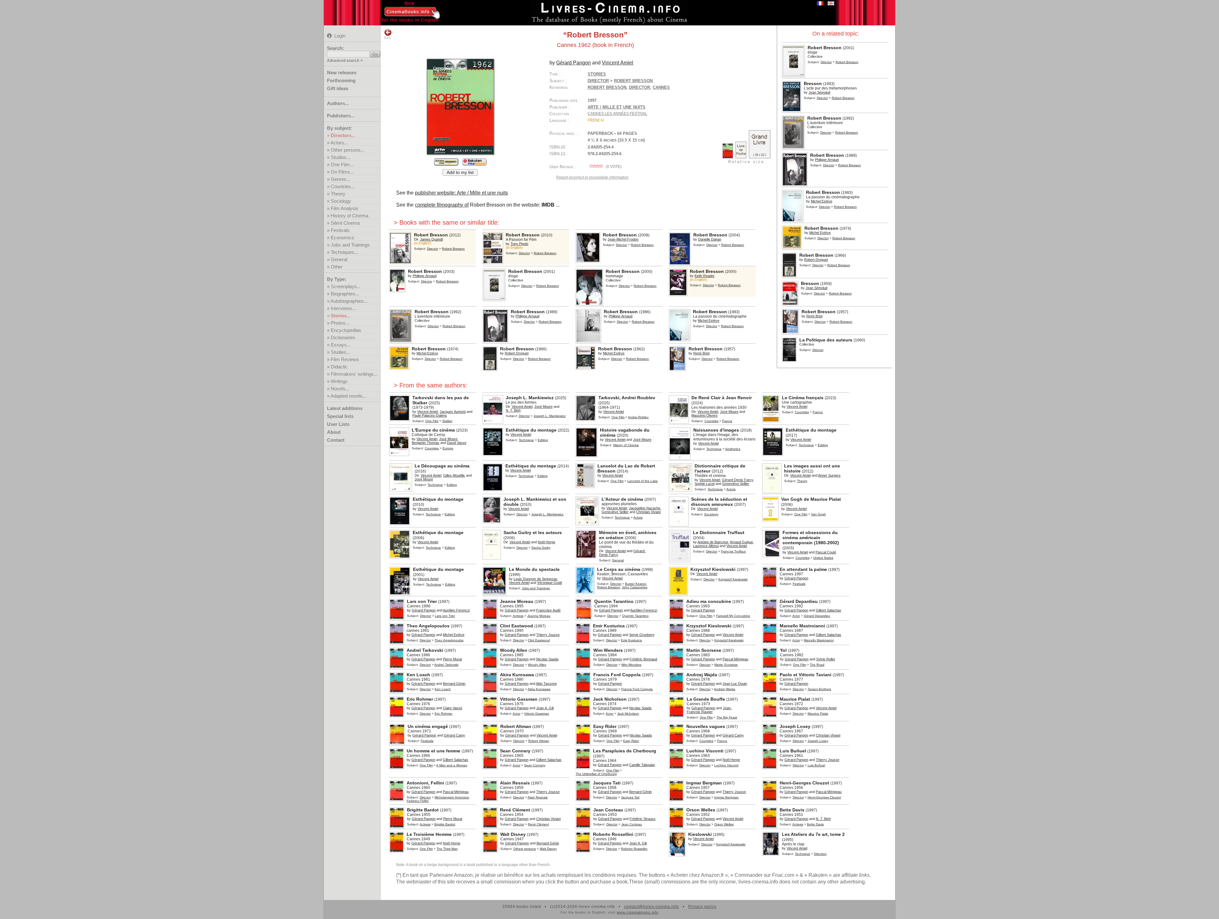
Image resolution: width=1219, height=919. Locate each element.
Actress (518, 616)
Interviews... (343, 308)
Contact (335, 440)
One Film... (342, 164)
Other (337, 266)
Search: (335, 48)
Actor (796, 616)
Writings (339, 381)
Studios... (340, 157)
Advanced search (343, 60)
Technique (526, 440)
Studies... (340, 352)
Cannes (661, 87)
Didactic (339, 366)
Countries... (343, 186)
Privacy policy (702, 906)
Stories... (340, 315)
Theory (338, 193)
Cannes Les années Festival (617, 113)
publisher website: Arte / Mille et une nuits (461, 192)
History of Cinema (349, 215)
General (339, 259)
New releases (341, 72)
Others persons (524, 848)
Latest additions (345, 408)
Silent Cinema (345, 223)
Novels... (340, 388)
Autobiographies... (349, 301)
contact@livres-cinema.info (651, 906)
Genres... (340, 179)
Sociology (341, 201)
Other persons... (347, 150)
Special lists (340, 416)
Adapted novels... (348, 396)
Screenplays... (346, 286)
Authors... (338, 103)
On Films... (342, 172)
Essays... (340, 344)
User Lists (338, 424)
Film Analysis (344, 208)
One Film (431, 421)
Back (387, 37)
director (639, 87)
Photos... (340, 323)
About (334, 432)
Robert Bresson (607, 87)
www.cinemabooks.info (637, 912)
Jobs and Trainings (350, 245)
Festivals (340, 230)
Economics (342, 237)
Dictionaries (343, 337)
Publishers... (341, 115)
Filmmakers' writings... (354, 374)
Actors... (339, 142)
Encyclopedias (346, 330)
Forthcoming (341, 80)
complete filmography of (442, 205)
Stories (597, 74)
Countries (711, 421)
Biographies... (345, 293)
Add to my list (460, 172)
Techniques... (344, 252)
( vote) (613, 166)
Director (826, 62)
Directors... (343, 135)
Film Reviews (345, 359)
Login (339, 35)
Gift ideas (337, 88)
